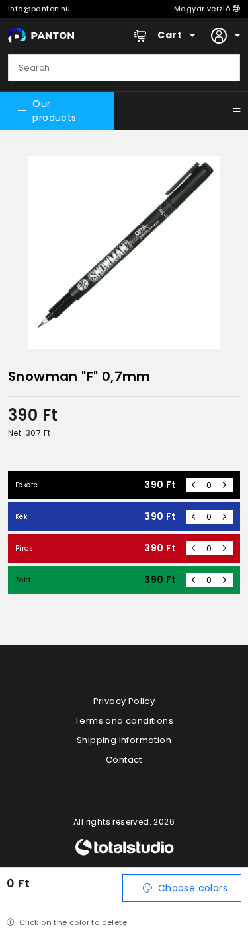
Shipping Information (124, 740)
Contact (124, 759)
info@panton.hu (39, 8)
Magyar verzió (203, 8)
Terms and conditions (124, 720)
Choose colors (192, 888)
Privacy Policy (124, 701)
